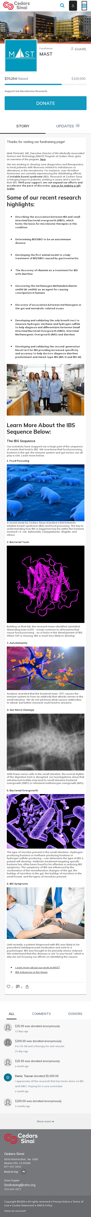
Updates (67, 126)
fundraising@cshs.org (19, 1185)
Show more (44, 1121)
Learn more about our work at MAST (37, 967)
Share (80, 49)
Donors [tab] (75, 1014)
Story (22, 126)
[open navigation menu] (84, 5)
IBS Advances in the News (31, 972)
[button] (27, 987)
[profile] (66, 5)
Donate (45, 103)
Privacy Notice (61, 1201)
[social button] (73, 6)
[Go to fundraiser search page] (62, 6)
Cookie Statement (23, 1205)
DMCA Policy (44, 1205)
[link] (45, 141)
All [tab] (11, 1014)
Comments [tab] (41, 1014)
